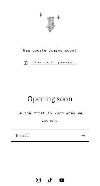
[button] (50, 62)
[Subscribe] (83, 135)
